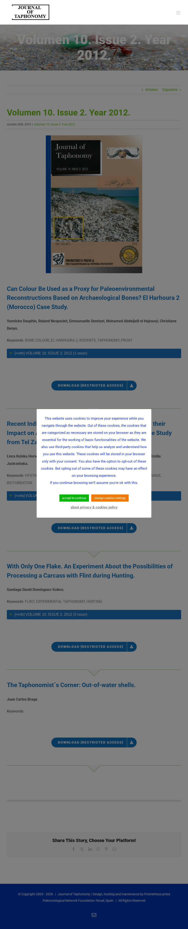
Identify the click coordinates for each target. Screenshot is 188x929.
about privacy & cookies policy (94, 507)
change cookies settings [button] (110, 498)
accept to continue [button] (74, 498)
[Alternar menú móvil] (178, 12)
